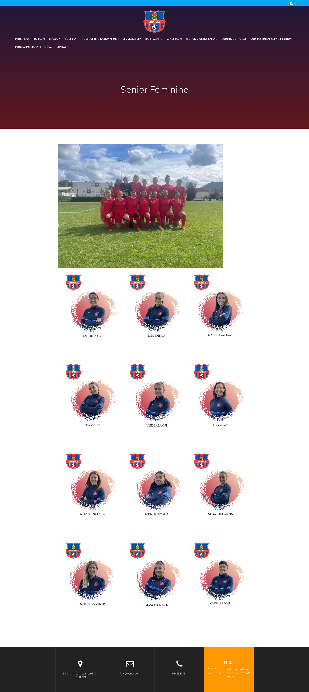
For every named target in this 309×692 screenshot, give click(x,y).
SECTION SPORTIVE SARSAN (201, 38)
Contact (62, 46)
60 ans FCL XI (174, 38)
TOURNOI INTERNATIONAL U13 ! (100, 38)
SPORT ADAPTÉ (153, 38)
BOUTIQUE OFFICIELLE (234, 38)
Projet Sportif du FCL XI (30, 38)
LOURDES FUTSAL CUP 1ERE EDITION (271, 38)
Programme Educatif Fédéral (33, 46)
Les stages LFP (132, 38)
